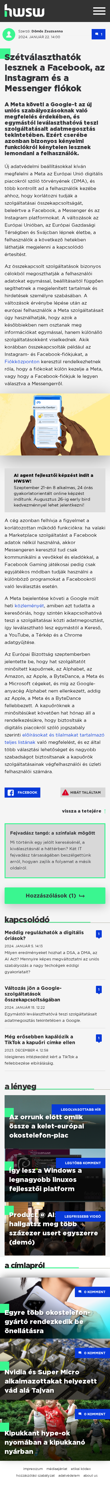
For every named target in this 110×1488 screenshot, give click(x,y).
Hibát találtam (85, 792)
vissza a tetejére (81, 811)
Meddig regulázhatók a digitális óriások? (44, 935)
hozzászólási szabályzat (35, 1475)
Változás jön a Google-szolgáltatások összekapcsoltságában (33, 994)
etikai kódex (81, 1469)
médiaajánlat (56, 1469)
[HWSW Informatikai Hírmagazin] (24, 10)
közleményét (29, 605)
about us (90, 1475)
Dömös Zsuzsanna (47, 31)
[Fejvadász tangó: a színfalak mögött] (55, 850)
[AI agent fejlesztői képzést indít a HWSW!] (55, 495)
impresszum (33, 1469)
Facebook (27, 792)
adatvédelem (69, 1475)
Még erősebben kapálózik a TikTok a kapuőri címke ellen (40, 1039)
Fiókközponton (22, 361)
